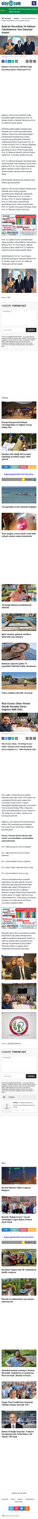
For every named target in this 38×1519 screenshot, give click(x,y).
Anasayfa (7, 18)
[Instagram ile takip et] (16, 1508)
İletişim (20, 1499)
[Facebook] (3, 61)
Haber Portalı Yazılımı (12, 1516)
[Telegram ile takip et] (21, 1508)
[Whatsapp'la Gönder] (12, 61)
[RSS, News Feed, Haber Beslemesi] (27, 1508)
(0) (23, 1110)
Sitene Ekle (18, 1502)
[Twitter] (6, 61)
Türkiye (16, 18)
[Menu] (34, 3)
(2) (28, 1110)
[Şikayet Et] (34, 1110)
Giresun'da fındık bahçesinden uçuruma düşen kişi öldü (23, 10)
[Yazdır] (16, 61)
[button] (27, 61)
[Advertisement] (19, 92)
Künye (13, 1499)
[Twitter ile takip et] (11, 1508)
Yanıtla (17, 1110)
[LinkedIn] (9, 61)
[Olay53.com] (11, 3)
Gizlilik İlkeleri (29, 1499)
